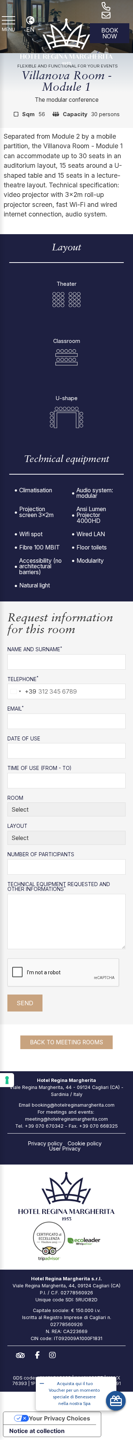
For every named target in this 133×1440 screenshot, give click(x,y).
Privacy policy (45, 1143)
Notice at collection (37, 1430)
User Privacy (65, 1148)
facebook (39, 1355)
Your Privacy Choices (59, 1418)
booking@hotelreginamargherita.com (73, 1105)
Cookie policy (85, 1143)
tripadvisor (22, 1355)
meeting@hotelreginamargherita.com (66, 1119)
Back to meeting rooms (66, 1042)
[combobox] (22, 691)
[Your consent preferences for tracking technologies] (7, 1080)
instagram (54, 1355)
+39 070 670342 (44, 1126)
